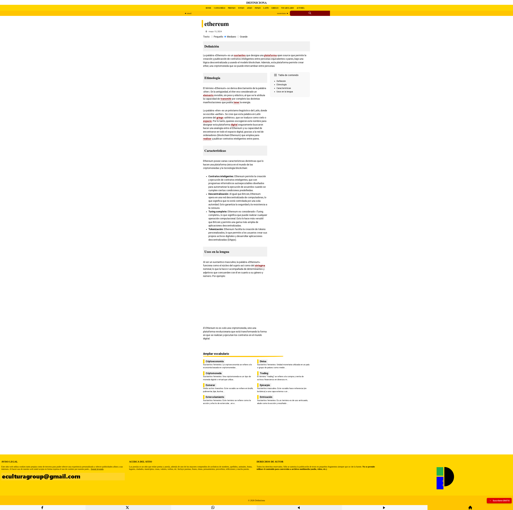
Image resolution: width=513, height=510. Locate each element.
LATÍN (266, 8)
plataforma (270, 55)
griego (219, 117)
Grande (244, 36)
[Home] (470, 509)
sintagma (260, 265)
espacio (207, 121)
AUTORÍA (300, 8)
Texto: (206, 36)
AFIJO (249, 8)
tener (236, 102)
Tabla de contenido (288, 75)
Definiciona (256, 2)
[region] (290, 120)
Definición (281, 81)
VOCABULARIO (287, 8)
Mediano (231, 36)
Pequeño (218, 36)
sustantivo (240, 55)
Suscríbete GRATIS (501, 501)
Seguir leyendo (97, 469)
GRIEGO (274, 8)
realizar (207, 138)
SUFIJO (241, 8)
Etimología (282, 84)
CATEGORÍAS (219, 8)
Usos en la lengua (285, 91)
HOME (208, 8)
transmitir (225, 98)
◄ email (187, 13)
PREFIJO (231, 8)
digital (234, 124)
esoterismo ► (283, 13)
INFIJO (258, 8)
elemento (208, 95)
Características (284, 88)
